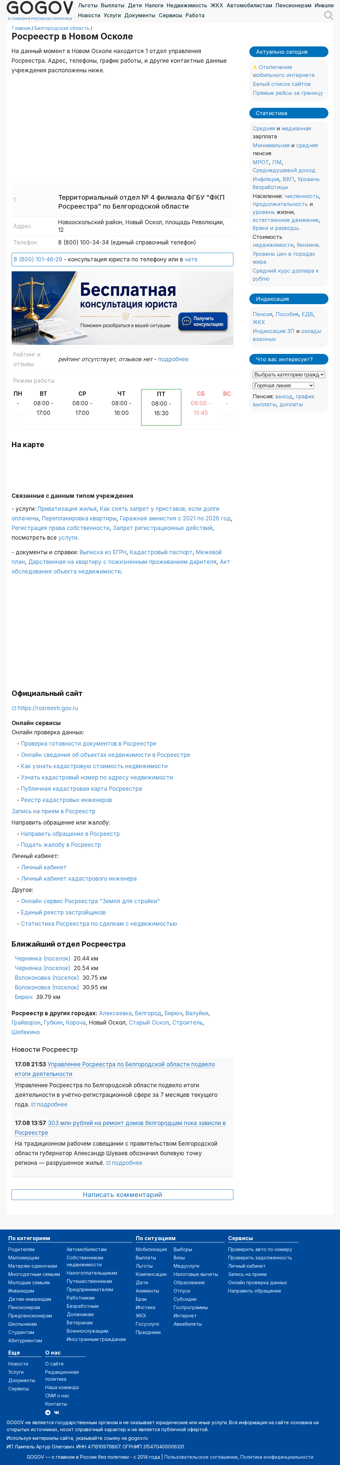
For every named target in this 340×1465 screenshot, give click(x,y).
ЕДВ (307, 314)
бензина (307, 244)
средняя (307, 145)
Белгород (148, 1013)
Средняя (264, 128)
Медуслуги (186, 1266)
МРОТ (261, 162)
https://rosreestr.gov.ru (48, 708)
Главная (21, 28)
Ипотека (145, 1307)
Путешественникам (89, 1281)
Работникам (81, 1297)
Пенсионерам (293, 5)
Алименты (147, 1291)
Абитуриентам (25, 1340)
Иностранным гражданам (96, 1339)
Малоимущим (23, 1257)
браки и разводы (275, 228)
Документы (139, 15)
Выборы (183, 1249)
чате (191, 259)
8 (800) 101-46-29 (38, 259)
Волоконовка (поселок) (47, 977)
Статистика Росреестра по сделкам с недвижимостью (99, 923)
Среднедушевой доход (284, 170)
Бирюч (24, 997)
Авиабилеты (188, 1324)
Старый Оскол (149, 1022)
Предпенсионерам (30, 1315)
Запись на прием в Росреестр (53, 811)
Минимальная (271, 145)
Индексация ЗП (274, 331)
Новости (89, 15)
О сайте (54, 1363)
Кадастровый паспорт (161, 552)
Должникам (80, 1314)
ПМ (277, 162)
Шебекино (26, 1032)
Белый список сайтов (282, 84)
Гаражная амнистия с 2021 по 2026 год (175, 518)
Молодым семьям (29, 1282)
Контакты (56, 1404)
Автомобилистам (249, 5)
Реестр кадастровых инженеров (66, 800)
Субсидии (185, 1299)
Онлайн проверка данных (257, 1282)
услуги (67, 537)
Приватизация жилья (67, 508)
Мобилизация (151, 1249)
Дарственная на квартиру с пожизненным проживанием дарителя (122, 562)
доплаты (291, 404)
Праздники (148, 1332)
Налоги (154, 5)
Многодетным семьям (34, 1274)
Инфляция (266, 179)
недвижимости (273, 244)
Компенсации (151, 1274)
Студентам (21, 1332)
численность (302, 196)
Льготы (88, 5)
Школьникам (22, 1324)
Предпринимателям (90, 1289)
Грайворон (26, 1022)
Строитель (187, 1022)
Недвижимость (187, 5)
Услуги (112, 15)
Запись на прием (247, 1274)
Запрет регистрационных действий (162, 528)
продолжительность (280, 204)
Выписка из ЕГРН (103, 552)
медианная (296, 128)
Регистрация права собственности (61, 528)
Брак (141, 1299)
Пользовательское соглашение (201, 1457)
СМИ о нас (57, 1395)
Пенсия (262, 314)
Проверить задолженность (260, 1257)
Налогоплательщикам (92, 1273)
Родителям (21, 1249)
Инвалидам (21, 1291)
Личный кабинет (44, 867)
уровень (264, 212)
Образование (189, 1282)
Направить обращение (254, 1291)
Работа (195, 15)
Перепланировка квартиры (79, 518)
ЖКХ (217, 5)
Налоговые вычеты (196, 1274)
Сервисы (170, 15)
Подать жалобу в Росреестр (61, 844)
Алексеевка (115, 1013)
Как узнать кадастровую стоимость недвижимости (94, 766)
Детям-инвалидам (29, 1299)
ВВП (288, 179)
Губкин (53, 1022)
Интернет (185, 1315)
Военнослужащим (87, 1331)
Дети (135, 5)
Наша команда (62, 1387)
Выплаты (113, 5)
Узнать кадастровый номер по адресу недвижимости (97, 777)
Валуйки (197, 1013)
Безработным (83, 1306)
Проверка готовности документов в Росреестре (88, 743)
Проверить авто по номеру (260, 1249)
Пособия (287, 314)
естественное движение (286, 220)
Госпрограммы (191, 1307)
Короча (76, 1022)
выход (284, 396)
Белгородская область (62, 28)
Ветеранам (80, 1322)
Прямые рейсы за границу (288, 93)
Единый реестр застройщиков (63, 912)
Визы (179, 1257)
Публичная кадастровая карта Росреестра (81, 788)
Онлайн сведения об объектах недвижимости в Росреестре (105, 755)
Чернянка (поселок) (42, 958)
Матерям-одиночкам (32, 1266)
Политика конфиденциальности (276, 1457)
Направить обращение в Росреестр (70, 834)
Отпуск (182, 1291)
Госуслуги (147, 1324)
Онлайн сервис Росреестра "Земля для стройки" (90, 901)
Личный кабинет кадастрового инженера (79, 878)
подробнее (173, 359)
